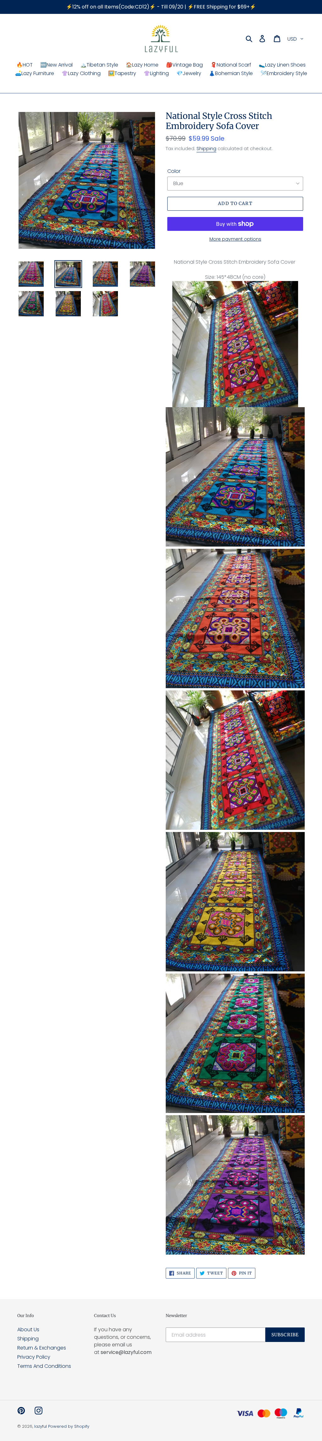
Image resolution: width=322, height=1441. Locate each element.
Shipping (206, 148)
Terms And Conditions (44, 1366)
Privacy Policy (33, 1357)
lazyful (40, 1426)
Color (173, 171)
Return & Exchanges (41, 1347)
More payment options (235, 239)
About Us (28, 1329)
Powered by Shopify (68, 1426)
